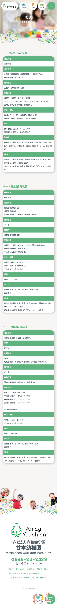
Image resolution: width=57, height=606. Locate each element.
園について (20, 569)
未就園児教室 (34, 573)
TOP (11, 569)
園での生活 (41, 569)
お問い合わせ (24, 577)
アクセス (12, 577)
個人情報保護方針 (39, 577)
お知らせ (30, 569)
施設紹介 (12, 573)
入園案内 (22, 573)
